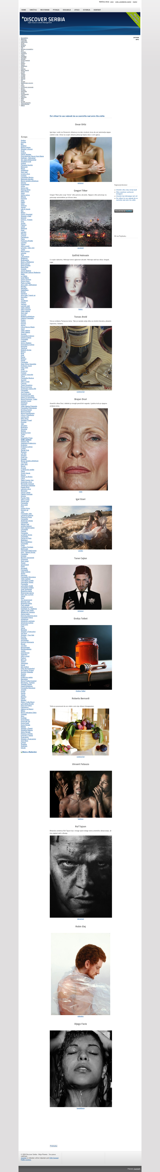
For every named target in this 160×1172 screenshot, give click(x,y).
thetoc (80, 309)
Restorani (44, 10)
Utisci (76, 10)
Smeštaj (33, 10)
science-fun (81, 392)
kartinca (80, 819)
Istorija (86, 10)
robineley (81, 1016)
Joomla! (23, 1158)
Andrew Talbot (80, 691)
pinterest (81, 183)
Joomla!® (137, 1169)
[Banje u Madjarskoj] (29, 752)
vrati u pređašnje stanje (123, 2)
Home (23, 10)
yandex (80, 551)
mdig (80, 492)
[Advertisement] (32, 121)
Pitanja (56, 10)
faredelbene (81, 1108)
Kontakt (97, 10)
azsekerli (81, 248)
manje (135, 2)
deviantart (80, 919)
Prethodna (53, 1146)
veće (111, 2)
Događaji (67, 10)
